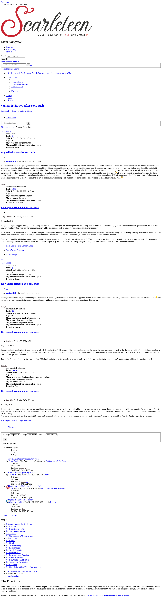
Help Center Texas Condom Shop (19, 246)
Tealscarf (12, 475)
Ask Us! (46, 475)
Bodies (53, 502)
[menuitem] (17, 82)
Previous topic (18, 111)
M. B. (11, 488)
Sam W (4, 366)
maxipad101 (6, 131)
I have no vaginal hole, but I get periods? (24, 486)
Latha (3, 184)
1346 (14, 189)
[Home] (46, 36)
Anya (23, 468)
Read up (9, 47)
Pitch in (9, 52)
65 (13, 311)
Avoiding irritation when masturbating (23, 459)
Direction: (42, 434)
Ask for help (11, 49)
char (23, 509)
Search (3, 56)
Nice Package (11, 254)
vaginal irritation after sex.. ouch (22, 105)
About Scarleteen (123, 595)
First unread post (7, 127)
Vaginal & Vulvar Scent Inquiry (20, 500)
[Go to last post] (27, 468)
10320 (14, 370)
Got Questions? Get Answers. (57, 461)
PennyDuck (13, 461)
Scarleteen (5, 2)
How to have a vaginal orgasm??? (21, 472)
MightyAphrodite (16, 502)
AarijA (4, 306)
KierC (23, 495)
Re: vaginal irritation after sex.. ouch (20, 207)
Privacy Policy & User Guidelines (101, 595)
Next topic (28, 111)
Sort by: (23, 434)
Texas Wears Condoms (15, 250)
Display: (6, 434)
